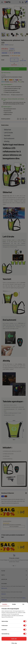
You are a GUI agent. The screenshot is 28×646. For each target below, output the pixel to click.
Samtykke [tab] (4, 604)
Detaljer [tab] (14, 604)
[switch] (24, 621)
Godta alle (14, 638)
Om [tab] (23, 604)
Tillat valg (14, 643)
